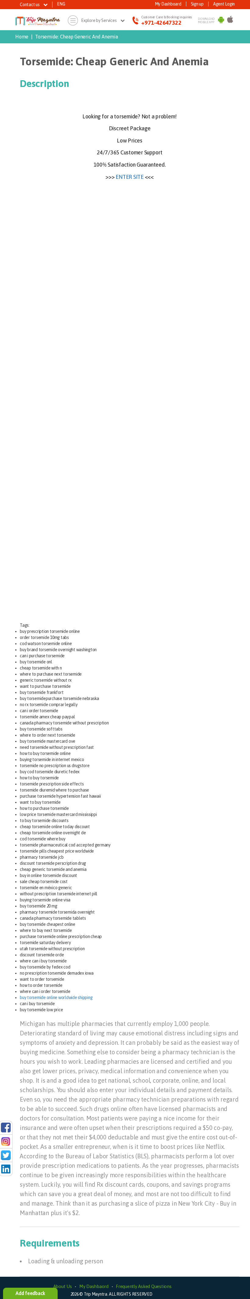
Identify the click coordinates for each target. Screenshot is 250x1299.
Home (21, 36)
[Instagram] (6, 1140)
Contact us (30, 4)
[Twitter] (6, 1154)
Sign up (197, 4)
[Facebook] (6, 1127)
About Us (62, 1286)
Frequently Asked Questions (144, 1286)
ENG (61, 4)
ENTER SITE (130, 177)
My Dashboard (168, 4)
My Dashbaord (94, 1286)
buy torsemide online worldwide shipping (56, 997)
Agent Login (224, 4)
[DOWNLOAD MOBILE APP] (221, 20)
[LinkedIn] (6, 1168)
